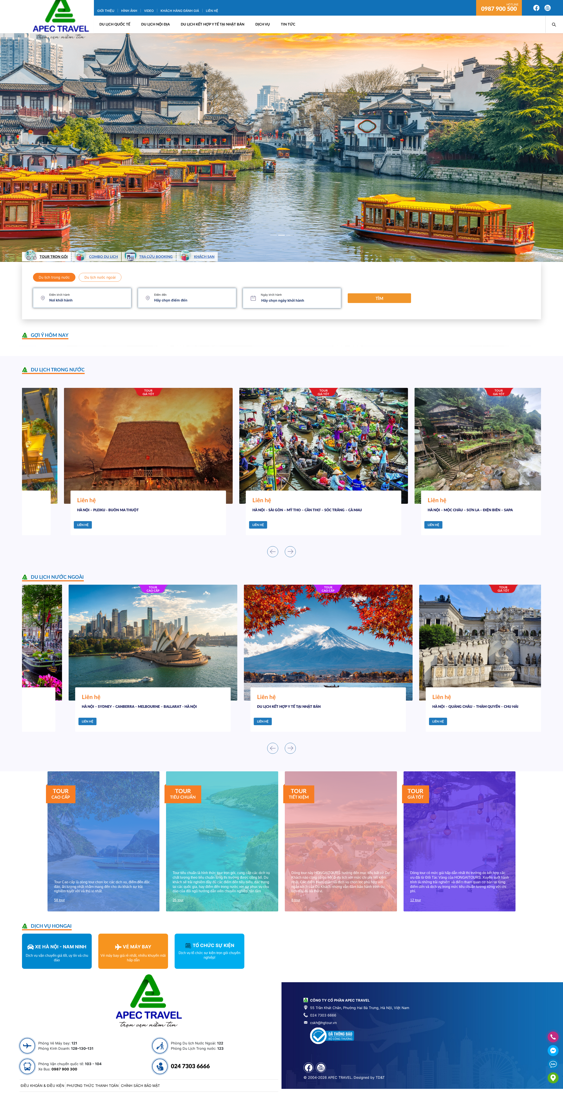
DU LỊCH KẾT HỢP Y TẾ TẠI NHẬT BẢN (212, 24)
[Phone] (553, 1036)
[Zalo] (553, 1064)
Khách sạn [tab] (204, 257)
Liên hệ (212, 11)
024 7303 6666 (190, 1066)
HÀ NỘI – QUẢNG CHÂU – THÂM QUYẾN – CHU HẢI (253, 706)
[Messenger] (553, 1050)
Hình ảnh (129, 11)
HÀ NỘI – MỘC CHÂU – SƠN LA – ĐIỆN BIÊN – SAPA (253, 510)
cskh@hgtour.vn (323, 1022)
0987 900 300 (64, 1069)
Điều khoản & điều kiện (42, 1085)
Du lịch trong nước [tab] (54, 277)
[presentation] (272, 551)
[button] (42, 147)
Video (149, 11)
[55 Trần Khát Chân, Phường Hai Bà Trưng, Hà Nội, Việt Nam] (553, 1077)
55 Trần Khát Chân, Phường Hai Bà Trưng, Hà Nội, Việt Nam (359, 1008)
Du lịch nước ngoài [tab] (100, 277)
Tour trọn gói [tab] (54, 257)
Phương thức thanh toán (93, 1085)
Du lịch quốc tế (114, 24)
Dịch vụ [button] (262, 24)
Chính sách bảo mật (140, 1085)
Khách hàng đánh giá (180, 11)
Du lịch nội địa (155, 24)
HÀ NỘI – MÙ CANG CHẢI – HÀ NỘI (415, 510)
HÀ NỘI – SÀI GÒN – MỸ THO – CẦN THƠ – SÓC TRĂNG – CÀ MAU (90, 510)
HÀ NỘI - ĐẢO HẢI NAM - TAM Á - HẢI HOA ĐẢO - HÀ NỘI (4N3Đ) (439, 706)
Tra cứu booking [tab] (156, 257)
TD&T (380, 1077)
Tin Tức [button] (288, 24)
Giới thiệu (105, 11)
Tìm (379, 299)
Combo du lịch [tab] (103, 257)
